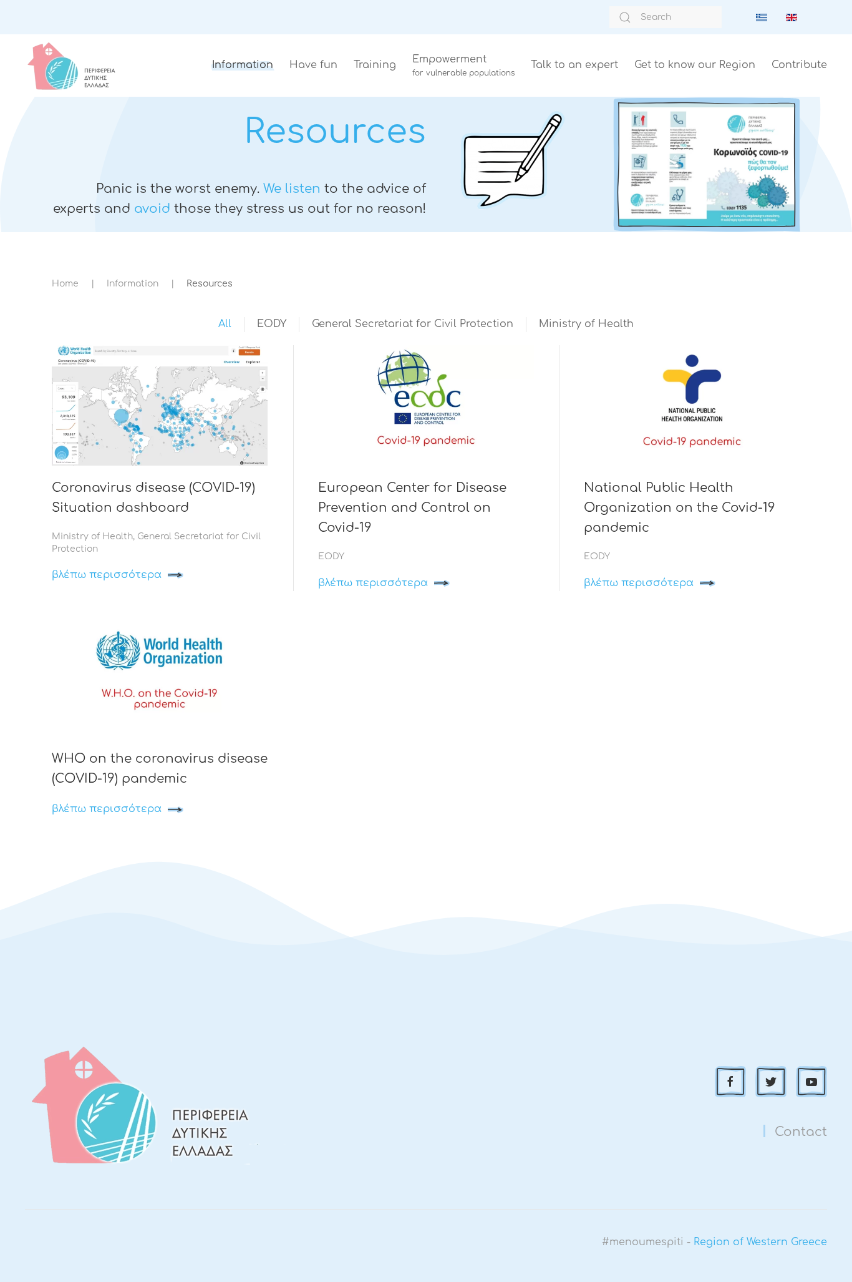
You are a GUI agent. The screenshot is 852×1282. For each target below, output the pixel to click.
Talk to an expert (574, 65)
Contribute (799, 65)
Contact (801, 1132)
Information (242, 65)
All (224, 324)
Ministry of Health (586, 324)
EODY (271, 324)
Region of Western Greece (760, 1242)
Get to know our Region (694, 65)
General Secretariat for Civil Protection (412, 324)
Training (375, 65)
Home (65, 283)
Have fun (313, 65)
